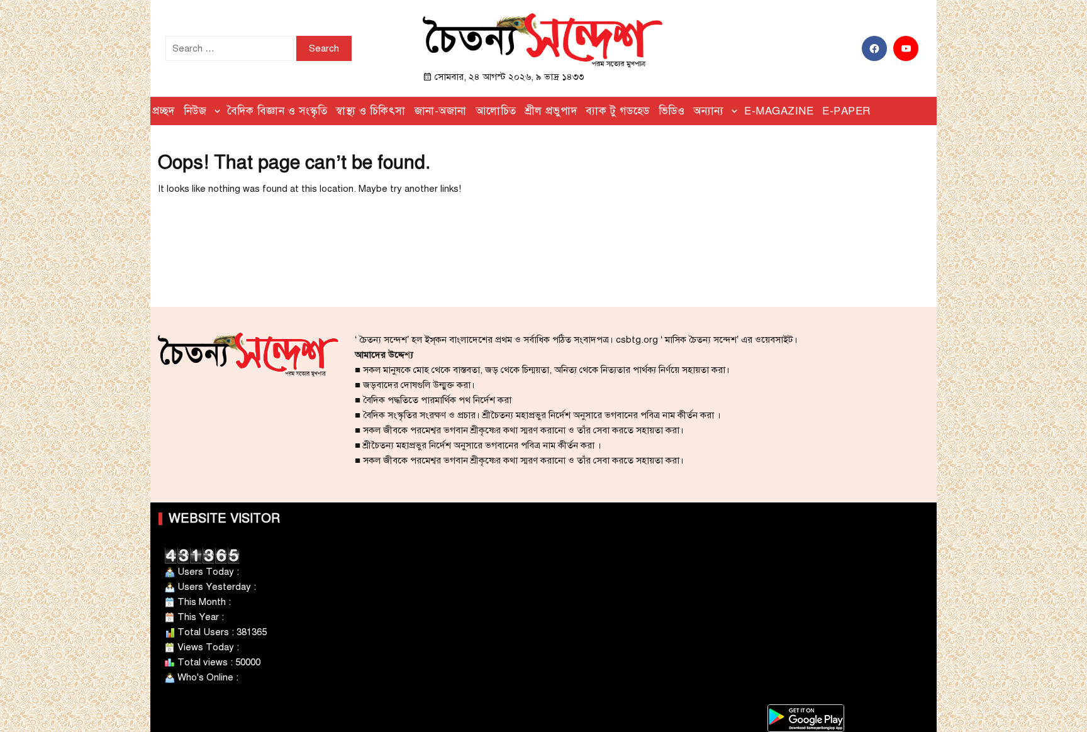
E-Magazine (778, 111)
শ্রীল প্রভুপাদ (551, 111)
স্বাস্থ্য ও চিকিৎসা (371, 111)
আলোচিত (496, 111)
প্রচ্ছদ (163, 111)
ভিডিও (672, 111)
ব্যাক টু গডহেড (618, 111)
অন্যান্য (708, 111)
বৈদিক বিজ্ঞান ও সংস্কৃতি (277, 111)
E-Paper (846, 111)
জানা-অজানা (441, 111)
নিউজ (195, 111)
